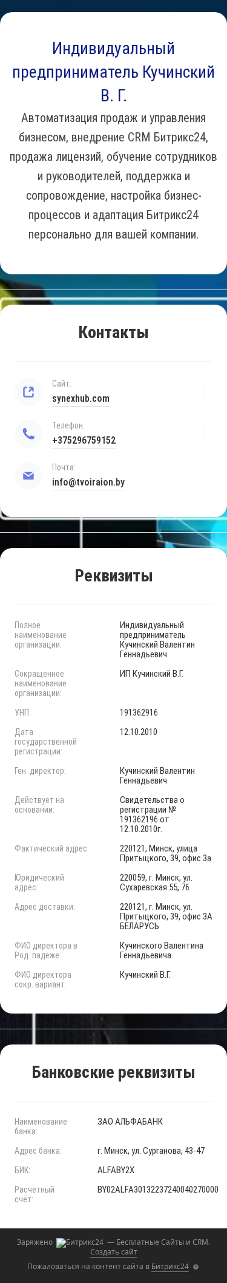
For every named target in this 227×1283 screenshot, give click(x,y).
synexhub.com (81, 398)
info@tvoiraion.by (88, 482)
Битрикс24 (170, 1266)
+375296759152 (84, 440)
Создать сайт (113, 1252)
